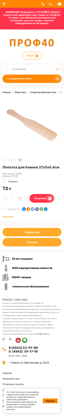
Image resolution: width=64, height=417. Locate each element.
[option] (32, 126)
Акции (29, 55)
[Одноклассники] (28, 209)
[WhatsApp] (41, 209)
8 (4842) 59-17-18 (23, 351)
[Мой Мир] (46, 209)
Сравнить (13, 181)
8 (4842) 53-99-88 (23, 348)
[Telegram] (32, 209)
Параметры (32, 232)
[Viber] (37, 209)
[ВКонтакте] (24, 209)
